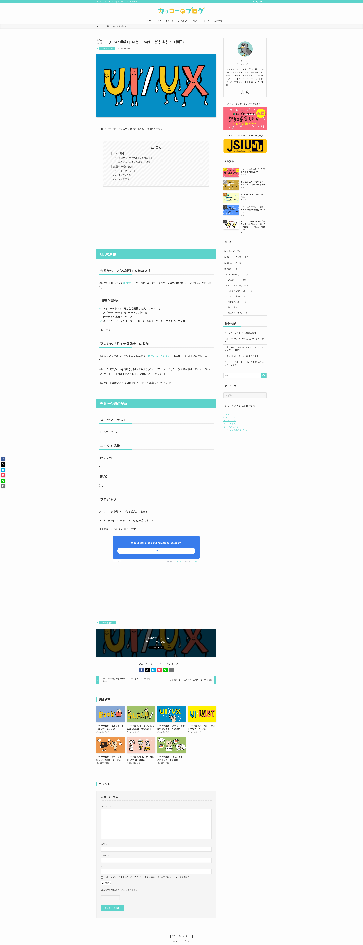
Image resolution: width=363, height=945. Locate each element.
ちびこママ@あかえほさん (235, 430)
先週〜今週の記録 (123, 166)
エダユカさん (229, 424)
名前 (104, 844)
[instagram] (257, 1)
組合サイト (129, 283)
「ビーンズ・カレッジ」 (159, 355)
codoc (196, 561)
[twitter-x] (254, 1)
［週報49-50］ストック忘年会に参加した (243, 356)
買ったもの (234, 263)
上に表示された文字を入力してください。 (120, 890)
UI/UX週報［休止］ (107, 48)
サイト (104, 866)
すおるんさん (229, 420)
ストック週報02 (237, 296)
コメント (106, 806)
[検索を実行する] (264, 375)
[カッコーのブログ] (181, 11)
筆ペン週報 (234, 307)
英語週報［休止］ (237, 313)
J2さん (226, 414)
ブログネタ (123, 179)
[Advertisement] (156, 216)
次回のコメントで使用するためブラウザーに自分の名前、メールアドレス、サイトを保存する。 (148, 877)
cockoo (178, 561)
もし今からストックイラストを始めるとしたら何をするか (244, 363)
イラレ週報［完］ (238, 285)
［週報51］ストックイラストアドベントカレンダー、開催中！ (244, 348)
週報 (232, 269)
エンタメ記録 (124, 175)
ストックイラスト (127, 171)
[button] (141, 670)
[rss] (261, 1)
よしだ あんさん (230, 427)
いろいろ (233, 251)
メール (105, 855)
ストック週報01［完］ (240, 291)
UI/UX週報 (118, 153)
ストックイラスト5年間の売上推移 (240, 333)
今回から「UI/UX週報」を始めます (135, 157)
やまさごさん (229, 417)
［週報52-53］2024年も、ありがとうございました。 (244, 340)
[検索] (265, 1)
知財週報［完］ (237, 302)
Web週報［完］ (237, 280)
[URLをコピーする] (171, 670)
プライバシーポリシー (181, 936)
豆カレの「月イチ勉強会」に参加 (134, 162)
